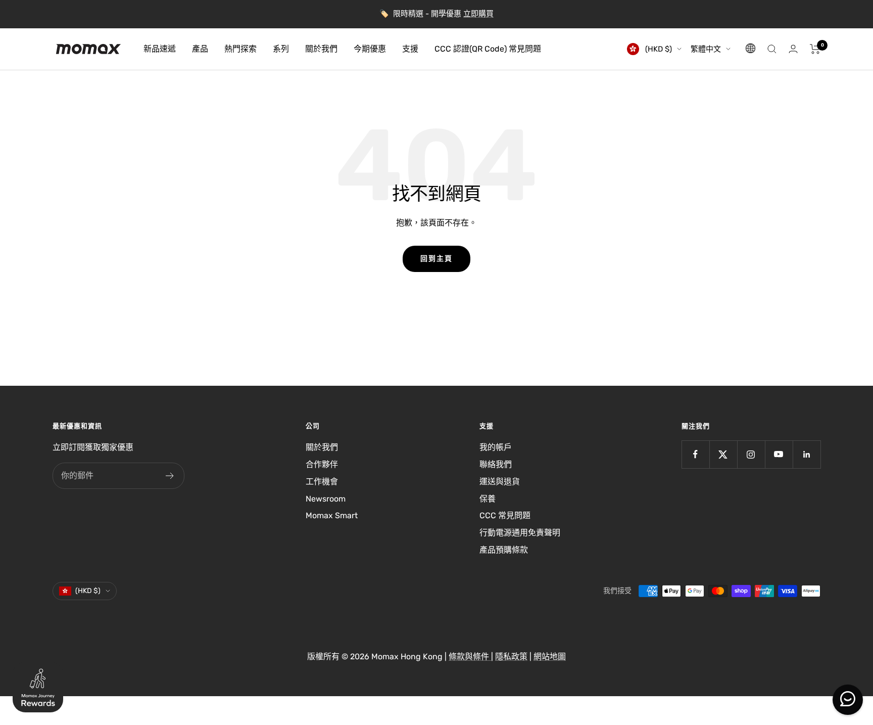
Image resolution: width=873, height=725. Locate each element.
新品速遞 (159, 49)
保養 (487, 499)
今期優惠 (370, 49)
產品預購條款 (503, 550)
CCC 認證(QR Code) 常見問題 (487, 49)
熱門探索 (240, 49)
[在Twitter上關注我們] (723, 454)
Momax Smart (332, 515)
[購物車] (815, 49)
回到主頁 (436, 258)
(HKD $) (657, 49)
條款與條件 (470, 656)
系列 (281, 49)
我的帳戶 (495, 447)
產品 (200, 49)
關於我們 (321, 49)
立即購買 (478, 13)
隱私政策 (511, 656)
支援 (410, 49)
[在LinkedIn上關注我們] (806, 454)
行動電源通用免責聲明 (519, 532)
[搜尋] (772, 49)
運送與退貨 (499, 481)
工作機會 (322, 481)
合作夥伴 (322, 464)
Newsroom (326, 499)
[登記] (170, 475)
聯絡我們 (495, 464)
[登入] (793, 48)
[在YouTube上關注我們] (779, 454)
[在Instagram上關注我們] (751, 454)
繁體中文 (706, 49)
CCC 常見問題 (504, 515)
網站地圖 (550, 656)
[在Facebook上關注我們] (695, 454)
